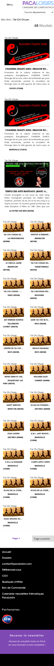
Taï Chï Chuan (21, 19)
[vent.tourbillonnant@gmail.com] (43, 150)
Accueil (6, 552)
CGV (5, 575)
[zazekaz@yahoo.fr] (43, 89)
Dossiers (6, 557)
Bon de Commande (14, 587)
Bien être (6, 19)
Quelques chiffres (12, 581)
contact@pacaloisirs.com (17, 563)
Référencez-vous (11, 569)
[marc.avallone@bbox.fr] (43, 211)
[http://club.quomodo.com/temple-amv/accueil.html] (48, 211)
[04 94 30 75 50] (38, 211)
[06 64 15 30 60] (38, 88)
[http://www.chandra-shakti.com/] (48, 89)
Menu (10, 4)
